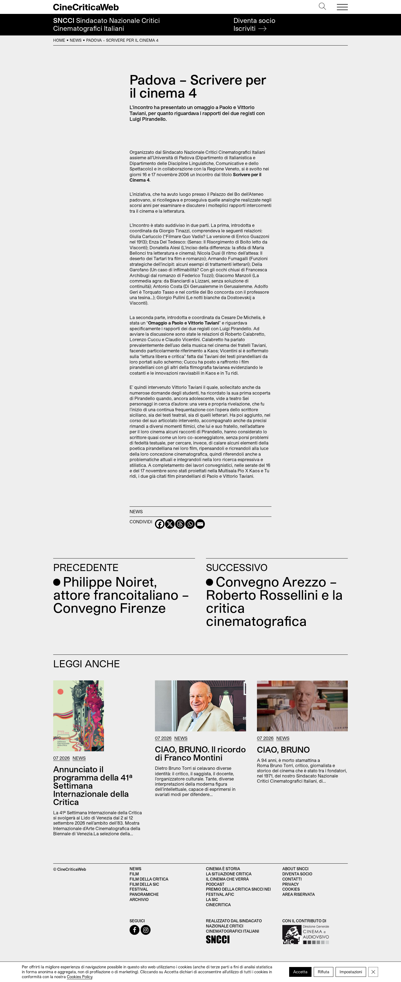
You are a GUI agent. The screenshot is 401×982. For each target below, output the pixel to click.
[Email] (200, 524)
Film (134, 874)
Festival (139, 889)
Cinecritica (218, 904)
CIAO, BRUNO (283, 749)
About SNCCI (295, 868)
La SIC (212, 899)
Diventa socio (255, 24)
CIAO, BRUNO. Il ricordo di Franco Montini (200, 753)
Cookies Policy (79, 976)
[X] (170, 524)
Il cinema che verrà (227, 879)
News (76, 40)
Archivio (139, 899)
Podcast (215, 884)
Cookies (291, 889)
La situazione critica (229, 874)
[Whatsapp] (190, 524)
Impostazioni (351, 971)
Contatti (292, 879)
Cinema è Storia (223, 868)
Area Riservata (298, 894)
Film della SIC (144, 884)
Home (59, 40)
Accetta (300, 971)
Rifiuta (323, 971)
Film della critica (149, 879)
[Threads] (180, 524)
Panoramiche (144, 894)
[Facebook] (159, 524)
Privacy (290, 884)
